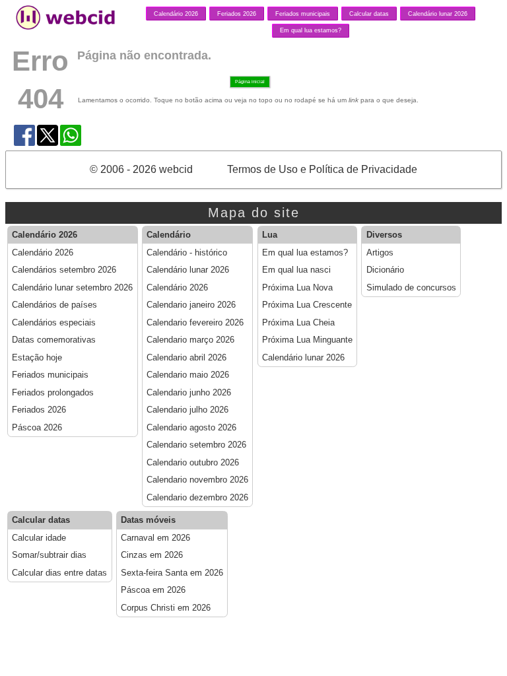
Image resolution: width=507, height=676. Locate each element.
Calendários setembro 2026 (64, 270)
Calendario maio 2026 (188, 375)
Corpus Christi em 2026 (166, 608)
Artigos (379, 252)
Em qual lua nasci (296, 270)
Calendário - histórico (187, 252)
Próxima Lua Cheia (298, 322)
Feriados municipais (302, 14)
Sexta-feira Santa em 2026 (172, 573)
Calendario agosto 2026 (191, 427)
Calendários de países (54, 305)
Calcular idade (39, 538)
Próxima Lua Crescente (307, 305)
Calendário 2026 (176, 14)
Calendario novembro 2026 (197, 480)
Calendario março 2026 (190, 340)
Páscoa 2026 (37, 427)
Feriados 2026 (236, 14)
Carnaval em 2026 (155, 538)
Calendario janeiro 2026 (191, 305)
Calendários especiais (54, 322)
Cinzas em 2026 (152, 555)
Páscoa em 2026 (153, 590)
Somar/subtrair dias (49, 555)
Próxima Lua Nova (297, 287)
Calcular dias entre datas (59, 573)
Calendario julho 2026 (187, 410)
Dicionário (385, 270)
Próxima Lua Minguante (307, 340)
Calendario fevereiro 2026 (195, 322)
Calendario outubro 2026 (193, 462)
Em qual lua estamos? (310, 30)
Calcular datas (369, 14)
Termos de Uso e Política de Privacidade (322, 169)
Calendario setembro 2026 (196, 445)
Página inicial (250, 81)
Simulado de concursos (411, 287)
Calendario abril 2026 (186, 357)
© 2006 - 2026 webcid (141, 169)
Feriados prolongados (53, 392)
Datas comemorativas (54, 340)
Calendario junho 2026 (189, 392)
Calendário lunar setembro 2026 (72, 287)
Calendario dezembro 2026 (197, 497)
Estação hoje (37, 357)
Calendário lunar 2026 (437, 14)
